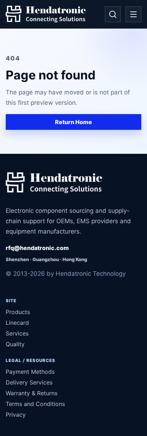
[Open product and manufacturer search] (113, 14)
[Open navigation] (133, 14)
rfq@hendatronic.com (37, 247)
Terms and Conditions (35, 403)
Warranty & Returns (31, 393)
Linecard (17, 322)
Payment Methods (30, 371)
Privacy (16, 414)
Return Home (73, 122)
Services (17, 333)
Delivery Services (29, 382)
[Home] (46, 14)
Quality (15, 344)
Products (18, 311)
